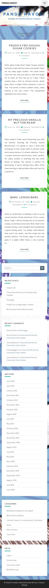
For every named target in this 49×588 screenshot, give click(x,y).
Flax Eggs (10, 300)
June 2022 (11, 386)
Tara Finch (11, 534)
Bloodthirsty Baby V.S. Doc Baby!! (20, 511)
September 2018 (13, 475)
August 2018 (11, 480)
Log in (9, 555)
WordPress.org (13, 569)
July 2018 (10, 485)
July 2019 (10, 452)
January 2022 (12, 390)
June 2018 (11, 489)
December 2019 (13, 433)
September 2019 (13, 442)
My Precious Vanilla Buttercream (24, 121)
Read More (25, 100)
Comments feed (13, 565)
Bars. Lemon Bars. (24, 197)
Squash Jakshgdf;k (32, 53)
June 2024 (11, 381)
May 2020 (10, 423)
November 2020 (13, 405)
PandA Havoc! (9, 2)
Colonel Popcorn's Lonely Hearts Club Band (24, 520)
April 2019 (11, 461)
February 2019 (12, 466)
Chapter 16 (11, 288)
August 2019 (11, 447)
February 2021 (12, 400)
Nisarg (24, 585)
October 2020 (12, 409)
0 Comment (24, 56)
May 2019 (10, 456)
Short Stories (12, 529)
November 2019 (13, 438)
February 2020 (12, 428)
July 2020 (10, 419)
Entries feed (11, 560)
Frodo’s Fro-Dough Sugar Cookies (24, 47)
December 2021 (13, 395)
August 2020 (11, 414)
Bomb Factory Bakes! (15, 515)
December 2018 (13, 471)
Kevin (9, 525)
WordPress (32, 582)
